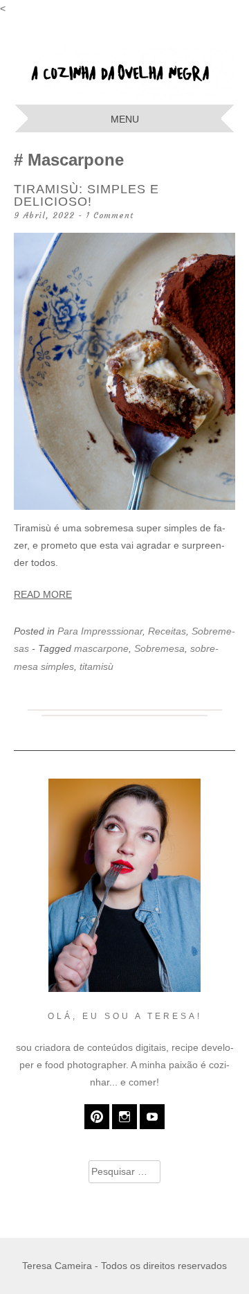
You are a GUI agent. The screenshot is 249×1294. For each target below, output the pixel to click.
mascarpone (101, 648)
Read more (43, 594)
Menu (125, 119)
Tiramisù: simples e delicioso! (86, 195)
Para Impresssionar (99, 631)
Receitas (167, 631)
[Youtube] (152, 1116)
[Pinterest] (96, 1116)
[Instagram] (124, 1116)
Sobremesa (159, 648)
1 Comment (109, 215)
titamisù (96, 666)
